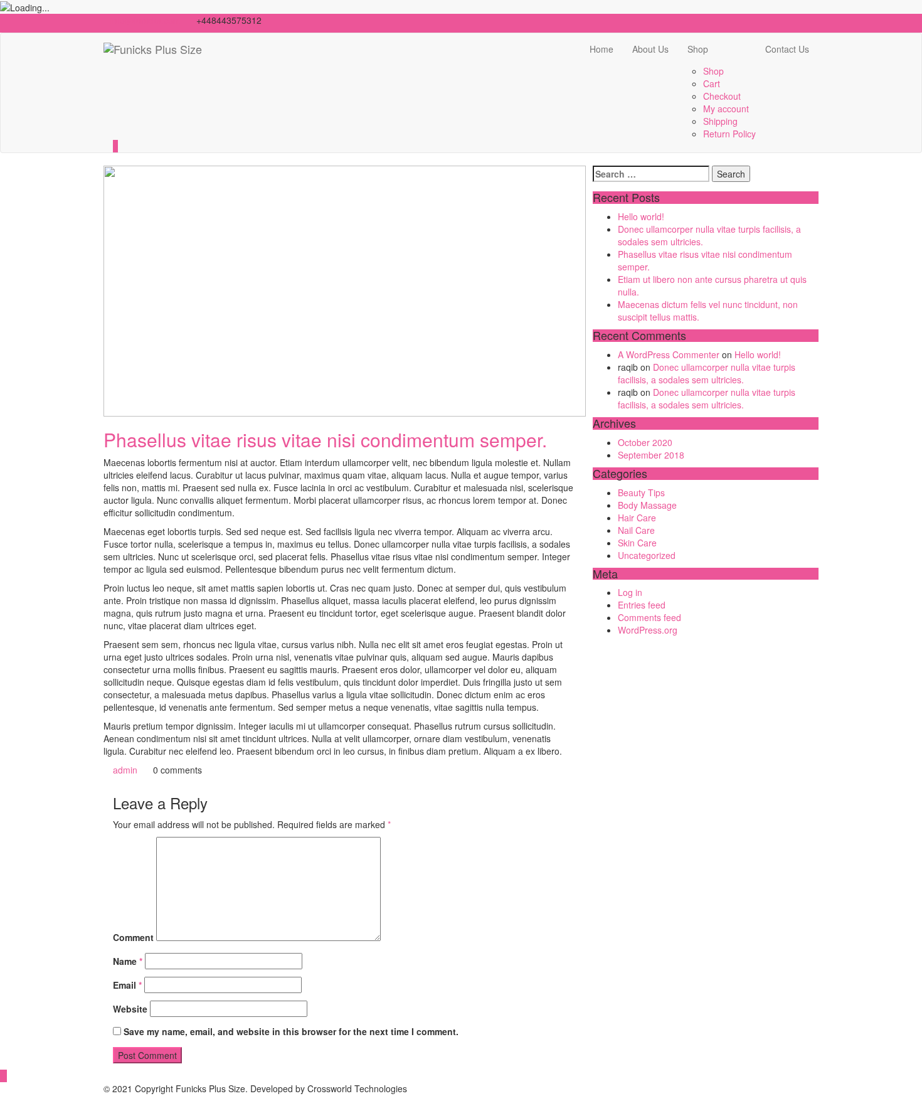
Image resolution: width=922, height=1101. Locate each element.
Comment (133, 937)
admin (123, 769)
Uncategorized (647, 555)
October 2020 (645, 442)
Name (127, 961)
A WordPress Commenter (668, 354)
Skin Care (637, 542)
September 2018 (651, 455)
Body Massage (647, 505)
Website (130, 1009)
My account (726, 108)
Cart (711, 83)
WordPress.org (647, 630)
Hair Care (637, 517)
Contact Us (787, 49)
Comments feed (649, 617)
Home (601, 49)
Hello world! (641, 216)
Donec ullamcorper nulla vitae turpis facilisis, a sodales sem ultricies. (706, 373)
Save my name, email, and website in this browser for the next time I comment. (291, 1031)
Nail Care (636, 530)
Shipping (720, 121)
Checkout (722, 96)
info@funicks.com (145, 20)
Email (127, 985)
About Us (650, 49)
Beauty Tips (641, 492)
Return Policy (729, 133)
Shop (697, 49)
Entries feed (641, 604)
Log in (630, 592)
